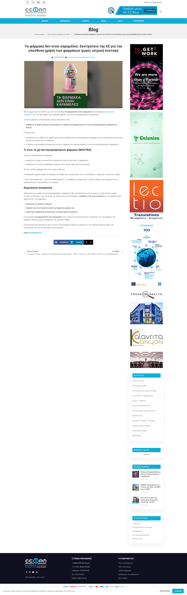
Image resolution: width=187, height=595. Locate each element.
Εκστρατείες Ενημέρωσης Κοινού (81, 57)
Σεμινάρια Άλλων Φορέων (141, 426)
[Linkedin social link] (44, 2)
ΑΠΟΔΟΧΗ (178, 591)
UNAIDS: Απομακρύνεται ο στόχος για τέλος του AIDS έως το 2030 (150, 487)
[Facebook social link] (27, 2)
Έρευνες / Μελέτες (139, 401)
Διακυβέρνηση (137, 531)
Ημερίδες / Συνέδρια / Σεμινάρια (143, 421)
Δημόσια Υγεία (137, 416)
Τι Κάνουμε (136, 523)
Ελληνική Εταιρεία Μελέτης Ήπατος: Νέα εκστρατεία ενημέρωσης (151, 474)
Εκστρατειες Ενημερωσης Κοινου (59, 34)
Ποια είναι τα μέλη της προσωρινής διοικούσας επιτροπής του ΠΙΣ (149, 500)
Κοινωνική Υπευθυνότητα (141, 406)
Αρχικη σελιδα (40, 34)
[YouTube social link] (38, 2)
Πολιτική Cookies (124, 567)
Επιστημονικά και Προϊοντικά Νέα (144, 391)
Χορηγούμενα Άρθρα (139, 431)
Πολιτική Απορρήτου (125, 563)
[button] (61, 242)
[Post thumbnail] (135, 475)
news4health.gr (35, 233)
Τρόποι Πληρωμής (124, 570)
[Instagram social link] (33, 2)
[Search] (161, 11)
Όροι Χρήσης (123, 578)
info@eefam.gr (81, 578)
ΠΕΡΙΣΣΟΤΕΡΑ (165, 591)
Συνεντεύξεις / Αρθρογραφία (142, 396)
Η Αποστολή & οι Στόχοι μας (142, 527)
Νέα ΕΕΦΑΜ (136, 436)
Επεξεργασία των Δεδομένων (128, 574)
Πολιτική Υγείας (138, 381)
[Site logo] (35, 11)
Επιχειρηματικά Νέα (139, 386)
